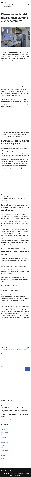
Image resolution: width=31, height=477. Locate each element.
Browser (3, 429)
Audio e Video (4, 427)
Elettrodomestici (5, 434)
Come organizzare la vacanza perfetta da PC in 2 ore (14, 407)
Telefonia (3, 455)
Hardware (3, 437)
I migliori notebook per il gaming (9, 419)
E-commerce (4, 432)
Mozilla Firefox (4, 442)
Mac (2, 440)
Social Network (5, 450)
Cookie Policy (8, 471)
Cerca (2, 366)
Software (3, 453)
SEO (2, 447)
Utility (2, 458)
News (2, 445)
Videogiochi (4, 460)
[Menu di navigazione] (28, 4)
